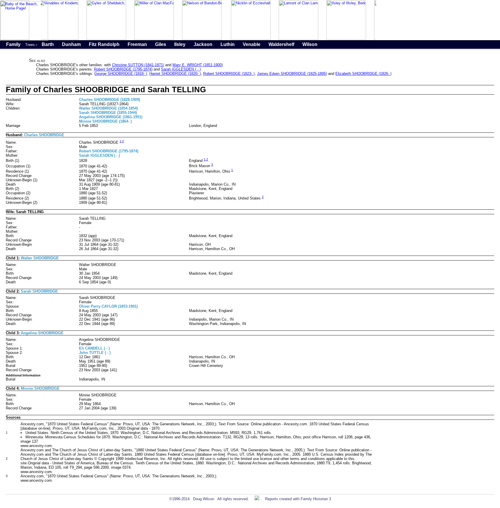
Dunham (71, 44)
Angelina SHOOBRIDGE (42, 333)
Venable (251, 44)
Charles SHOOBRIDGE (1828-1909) (109, 99)
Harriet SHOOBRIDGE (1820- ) (175, 73)
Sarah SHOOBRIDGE (39, 291)
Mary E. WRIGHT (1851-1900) (197, 65)
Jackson (203, 44)
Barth (48, 44)
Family (13, 44)
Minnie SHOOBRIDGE (40, 388)
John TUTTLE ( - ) (95, 352)
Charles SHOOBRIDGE (44, 135)
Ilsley (179, 44)
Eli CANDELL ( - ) (94, 348)
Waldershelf (281, 44)
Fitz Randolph (104, 44)
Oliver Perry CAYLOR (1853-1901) (108, 306)
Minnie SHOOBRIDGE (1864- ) (105, 121)
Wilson (309, 44)
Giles (160, 44)
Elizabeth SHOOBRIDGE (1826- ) (363, 73)
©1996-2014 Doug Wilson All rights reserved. (209, 499)
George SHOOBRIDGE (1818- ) (120, 73)
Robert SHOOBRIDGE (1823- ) (229, 73)
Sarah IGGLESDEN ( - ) (181, 69)
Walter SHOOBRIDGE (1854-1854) (108, 108)
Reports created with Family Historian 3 (298, 499)
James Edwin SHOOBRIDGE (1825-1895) (292, 73)
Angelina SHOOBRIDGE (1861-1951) (110, 117)
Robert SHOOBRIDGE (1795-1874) (123, 69)
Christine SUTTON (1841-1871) (138, 65)
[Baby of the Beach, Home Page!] (24, 39)
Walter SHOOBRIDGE (40, 258)
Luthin (227, 44)
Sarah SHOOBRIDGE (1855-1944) (108, 112)
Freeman (137, 44)
